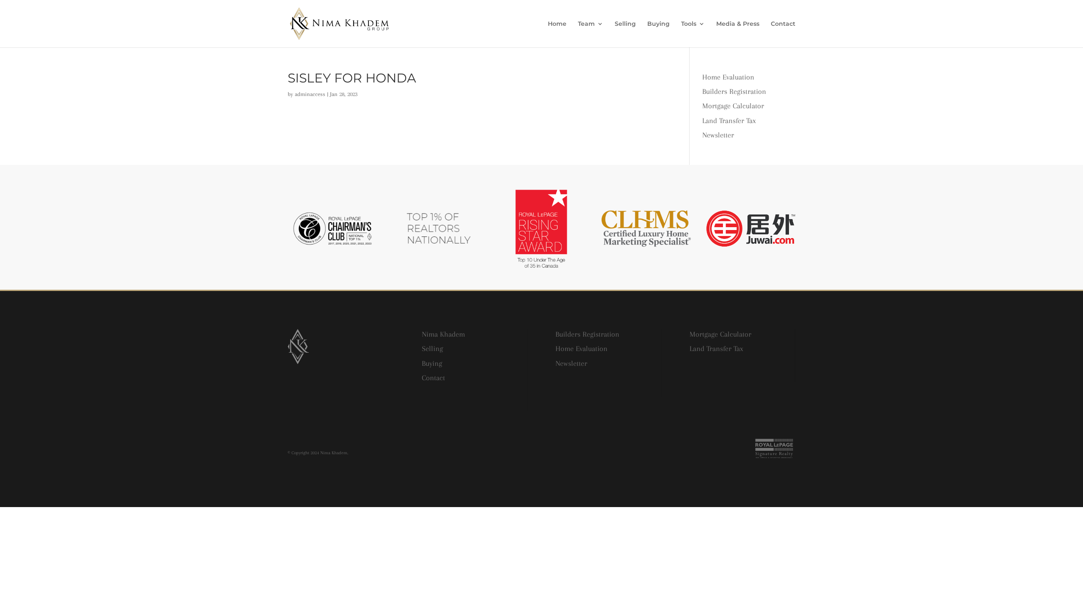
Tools (688, 24)
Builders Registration (734, 91)
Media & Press (737, 24)
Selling (625, 24)
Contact (783, 24)
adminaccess (310, 94)
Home (557, 24)
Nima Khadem (443, 334)
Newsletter (718, 135)
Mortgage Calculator (733, 106)
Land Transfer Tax (729, 120)
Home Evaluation (728, 77)
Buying (658, 24)
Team (586, 24)
